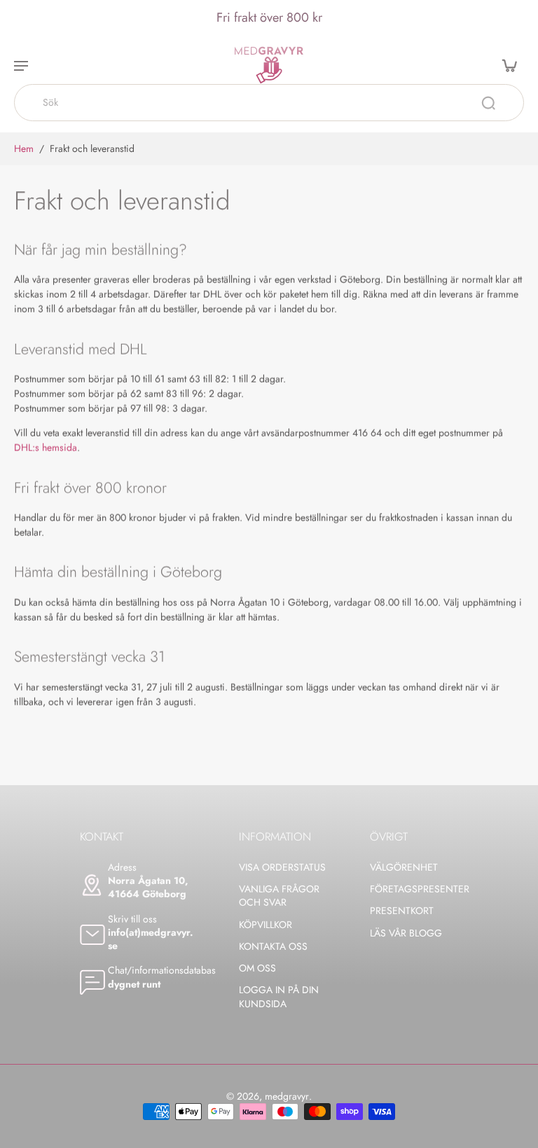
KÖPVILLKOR (265, 925)
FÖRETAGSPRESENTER (414, 889)
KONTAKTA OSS (273, 946)
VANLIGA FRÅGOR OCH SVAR (279, 896)
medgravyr (287, 1096)
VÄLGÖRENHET (404, 867)
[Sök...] (488, 103)
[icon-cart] (508, 65)
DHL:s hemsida (45, 448)
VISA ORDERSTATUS (282, 867)
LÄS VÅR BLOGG (406, 933)
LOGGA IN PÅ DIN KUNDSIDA (279, 996)
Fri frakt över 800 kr (269, 17)
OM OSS (257, 968)
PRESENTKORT (402, 911)
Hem (24, 148)
